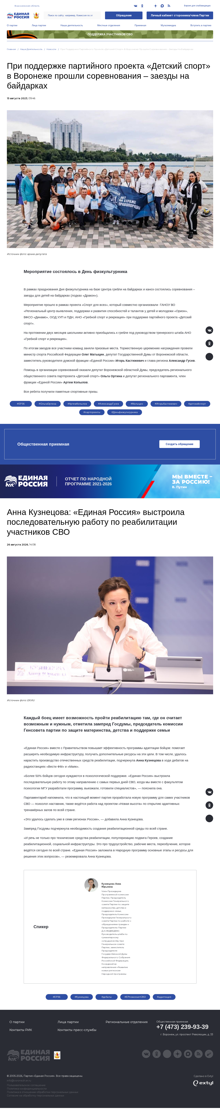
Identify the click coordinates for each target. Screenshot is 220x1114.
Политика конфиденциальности (27, 1088)
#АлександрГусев (108, 403)
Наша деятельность (71, 25)
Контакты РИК (20, 1030)
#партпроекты (92, 412)
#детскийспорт (197, 403)
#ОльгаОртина (47, 403)
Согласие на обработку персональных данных (35, 1095)
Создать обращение (179, 444)
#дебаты (107, 997)
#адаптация (164, 997)
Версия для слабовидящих (197, 5)
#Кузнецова (82, 997)
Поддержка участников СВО (110, 34)
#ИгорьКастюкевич (166, 403)
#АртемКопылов (77, 403)
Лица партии (39, 25)
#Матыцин (137, 403)
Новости (51, 49)
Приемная (140, 25)
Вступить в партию (200, 25)
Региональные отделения (127, 1022)
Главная (11, 49)
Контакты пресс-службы (77, 1030)
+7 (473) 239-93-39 (182, 1026)
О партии (12, 25)
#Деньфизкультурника (125, 412)
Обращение (124, 15)
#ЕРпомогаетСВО (135, 997)
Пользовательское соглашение (26, 1085)
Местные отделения (108, 25)
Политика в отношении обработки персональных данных (42, 1092)
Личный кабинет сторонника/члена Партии (180, 15)
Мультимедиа (168, 25)
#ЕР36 (21, 403)
